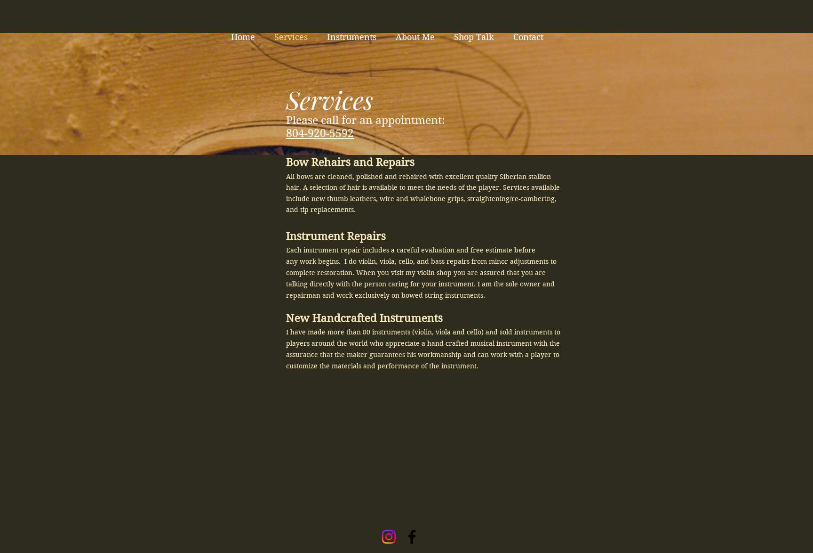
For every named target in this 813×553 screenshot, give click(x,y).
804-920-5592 (320, 133)
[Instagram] (389, 537)
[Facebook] (412, 537)
